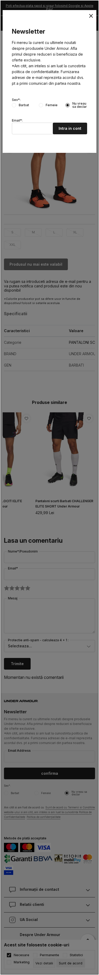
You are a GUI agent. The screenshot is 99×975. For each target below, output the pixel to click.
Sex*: (16, 99)
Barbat (24, 105)
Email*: (17, 120)
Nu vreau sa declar (79, 105)
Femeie (52, 105)
